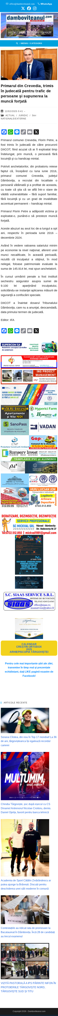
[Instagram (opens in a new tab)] (34, 8)
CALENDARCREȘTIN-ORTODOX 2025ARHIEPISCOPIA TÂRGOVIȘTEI (29, 648)
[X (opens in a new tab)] (23, 8)
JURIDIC (23, 115)
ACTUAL (10, 115)
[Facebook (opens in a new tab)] (29, 8)
